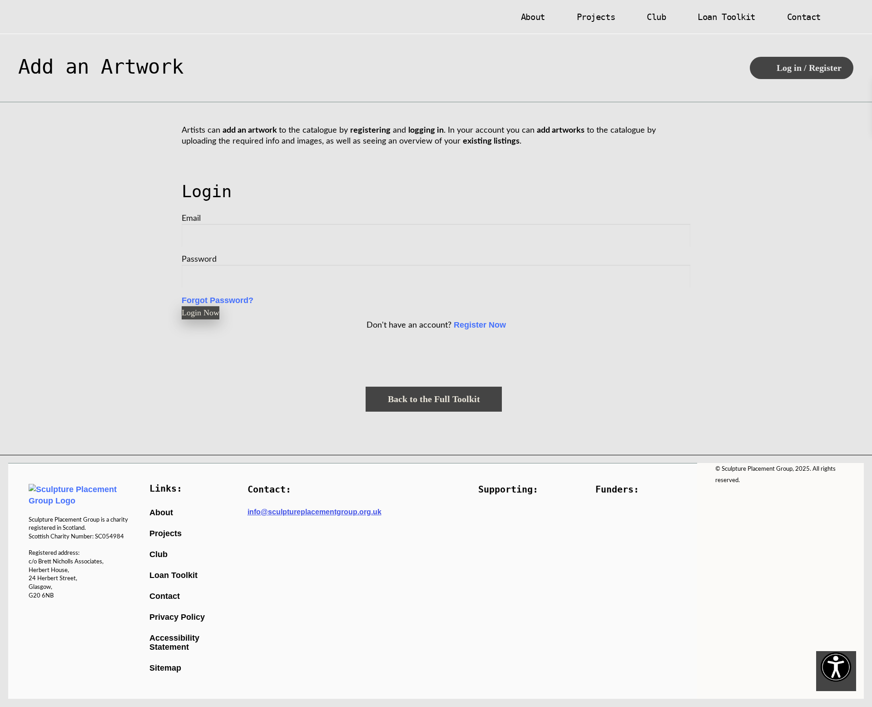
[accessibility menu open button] (836, 671)
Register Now (480, 324)
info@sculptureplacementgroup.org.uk (315, 512)
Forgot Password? (217, 300)
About (533, 17)
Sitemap (165, 667)
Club (656, 17)
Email (191, 218)
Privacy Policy (177, 617)
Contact (804, 17)
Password (199, 259)
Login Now (200, 312)
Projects (596, 17)
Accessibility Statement (174, 642)
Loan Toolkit (726, 17)
